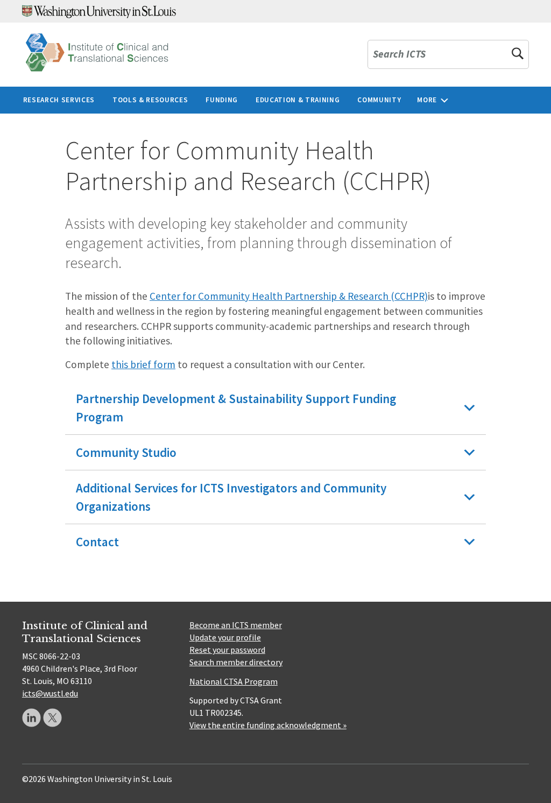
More (427, 99)
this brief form (143, 364)
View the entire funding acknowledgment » (268, 725)
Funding (222, 99)
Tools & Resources (150, 99)
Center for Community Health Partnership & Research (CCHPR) (289, 296)
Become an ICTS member (235, 624)
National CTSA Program (233, 681)
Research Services (59, 99)
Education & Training (298, 99)
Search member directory (235, 662)
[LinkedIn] (31, 717)
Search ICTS (399, 55)
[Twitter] (52, 717)
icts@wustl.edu (50, 693)
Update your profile (225, 637)
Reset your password (227, 649)
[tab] (275, 407)
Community (379, 99)
